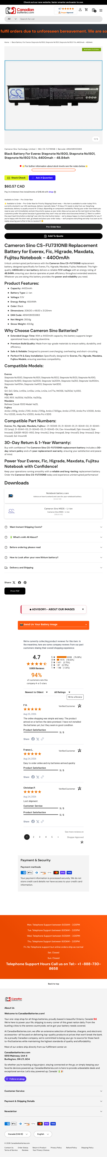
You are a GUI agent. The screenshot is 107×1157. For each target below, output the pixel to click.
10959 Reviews (39, 668)
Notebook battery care (57, 493)
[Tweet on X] (14, 582)
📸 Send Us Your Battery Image (38, 624)
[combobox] (53, 19)
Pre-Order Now (53, 227)
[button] (86, 10)
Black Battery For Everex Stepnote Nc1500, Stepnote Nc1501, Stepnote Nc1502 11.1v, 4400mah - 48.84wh (52, 42)
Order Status (23, 1148)
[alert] (53, 609)
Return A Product (39, 1148)
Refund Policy (71, 1148)
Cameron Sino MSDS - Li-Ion (58, 508)
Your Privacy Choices (41, 1150)
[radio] (67, 657)
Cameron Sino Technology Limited (19, 149)
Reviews (25, 1150)
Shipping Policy (87, 1148)
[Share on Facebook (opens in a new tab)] (33, 739)
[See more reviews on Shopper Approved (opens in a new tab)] (42, 739)
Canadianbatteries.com (20, 1143)
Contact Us (8, 1148)
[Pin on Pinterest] (25, 582)
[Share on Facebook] (19, 582)
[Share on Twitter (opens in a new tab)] (37, 739)
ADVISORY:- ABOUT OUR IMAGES (53, 609)
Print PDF (15, 591)
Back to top (53, 984)
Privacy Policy (56, 1148)
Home (6, 42)
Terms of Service (11, 1150)
